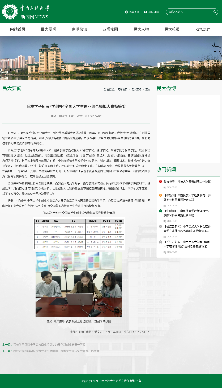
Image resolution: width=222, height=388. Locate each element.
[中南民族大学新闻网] (25, 5)
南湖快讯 (79, 29)
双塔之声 (203, 29)
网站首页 (17, 29)
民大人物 (141, 29)
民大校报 (172, 29)
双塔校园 (110, 29)
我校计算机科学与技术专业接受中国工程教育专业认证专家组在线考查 (56, 351)
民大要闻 (48, 29)
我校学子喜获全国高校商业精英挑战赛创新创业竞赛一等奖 (49, 344)
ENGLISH (153, 12)
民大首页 (134, 12)
